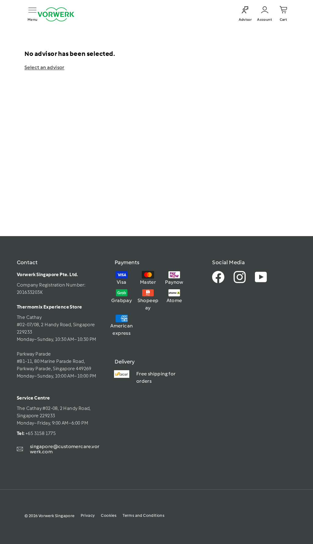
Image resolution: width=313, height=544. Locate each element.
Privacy (88, 515)
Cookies (108, 515)
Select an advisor (44, 67)
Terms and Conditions (143, 515)
